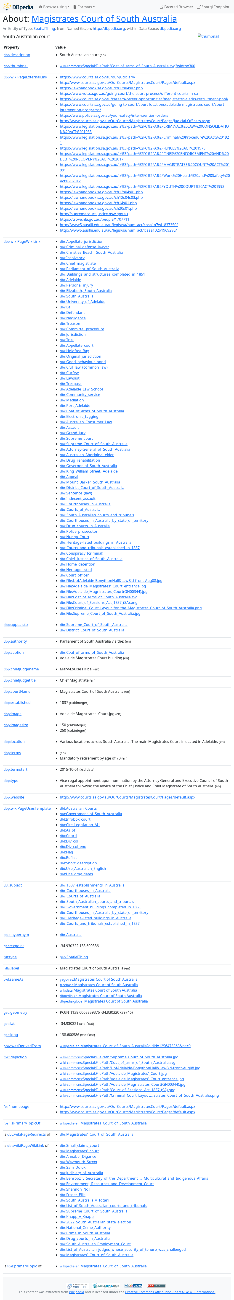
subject (13, 885)
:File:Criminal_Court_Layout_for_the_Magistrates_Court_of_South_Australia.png (131, 607)
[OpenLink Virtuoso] (77, 1285)
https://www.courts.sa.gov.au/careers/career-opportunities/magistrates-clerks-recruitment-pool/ (144, 98)
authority (15, 641)
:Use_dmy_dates (76, 873)
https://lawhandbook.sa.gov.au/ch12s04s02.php (101, 87)
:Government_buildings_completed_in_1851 (100, 907)
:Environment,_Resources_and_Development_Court (107, 1183)
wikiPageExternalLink (25, 77)
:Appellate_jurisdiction (82, 241)
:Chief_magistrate (78, 263)
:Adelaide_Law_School (81, 389)
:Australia (71, 934)
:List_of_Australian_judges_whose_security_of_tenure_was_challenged (123, 1249)
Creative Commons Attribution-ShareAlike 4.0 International (170, 1292)
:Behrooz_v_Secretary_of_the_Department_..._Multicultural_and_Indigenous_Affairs (134, 1178)
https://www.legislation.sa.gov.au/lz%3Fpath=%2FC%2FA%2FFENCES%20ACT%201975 (132, 148)
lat (9, 1023)
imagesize (16, 724)
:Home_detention (77, 564)
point (14, 945)
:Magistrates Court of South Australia (99, 979)
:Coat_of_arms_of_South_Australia (92, 411)
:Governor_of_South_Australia (88, 465)
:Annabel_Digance (78, 1156)
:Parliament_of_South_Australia (89, 268)
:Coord (68, 835)
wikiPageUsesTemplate (27, 808)
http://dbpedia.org (109, 28)
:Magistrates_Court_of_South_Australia (103, 1123)
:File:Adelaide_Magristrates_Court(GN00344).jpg (104, 591)
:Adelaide (70, 279)
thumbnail (16, 65)
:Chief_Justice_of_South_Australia (91, 558)
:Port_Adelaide (75, 405)
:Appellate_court (76, 345)
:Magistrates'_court (79, 1150)
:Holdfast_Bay (74, 350)
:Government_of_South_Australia (91, 813)
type (11, 780)
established (17, 702)
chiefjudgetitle (20, 680)
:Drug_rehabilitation (80, 460)
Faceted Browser (178, 6)
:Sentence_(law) (76, 493)
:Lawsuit (70, 378)
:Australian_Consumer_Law (86, 421)
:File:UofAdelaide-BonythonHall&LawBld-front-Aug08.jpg (111, 580)
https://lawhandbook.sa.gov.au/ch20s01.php (98, 208)
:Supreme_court (76, 438)
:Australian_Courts (78, 808)
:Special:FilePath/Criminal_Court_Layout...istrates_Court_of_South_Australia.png (139, 1095)
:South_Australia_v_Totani (84, 1200)
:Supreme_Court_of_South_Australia (94, 443)
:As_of (67, 830)
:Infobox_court (75, 819)
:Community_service (80, 394)
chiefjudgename (21, 669)
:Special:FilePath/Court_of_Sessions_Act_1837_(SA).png (118, 1089)
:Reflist (68, 857)
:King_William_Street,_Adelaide (89, 471)
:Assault (69, 427)
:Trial (67, 339)
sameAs (13, 979)
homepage (16, 1106)
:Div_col (69, 841)
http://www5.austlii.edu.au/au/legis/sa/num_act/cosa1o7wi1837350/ (119, 224)
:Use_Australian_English (83, 868)
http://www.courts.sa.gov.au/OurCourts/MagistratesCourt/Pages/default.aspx (127, 82)
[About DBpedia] (18, 7)
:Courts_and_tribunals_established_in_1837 (100, 547)
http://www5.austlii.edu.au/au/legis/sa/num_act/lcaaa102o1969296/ (118, 230)
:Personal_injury (76, 285)
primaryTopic (22, 1266)
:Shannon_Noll (75, 1189)
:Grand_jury (72, 432)
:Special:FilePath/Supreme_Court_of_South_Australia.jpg (119, 1057)
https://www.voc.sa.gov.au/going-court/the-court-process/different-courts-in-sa (129, 93)
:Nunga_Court (74, 536)
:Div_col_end (73, 846)
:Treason (70, 323)
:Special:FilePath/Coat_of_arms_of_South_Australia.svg (118, 1062)
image (12, 713)
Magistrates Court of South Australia (104, 18)
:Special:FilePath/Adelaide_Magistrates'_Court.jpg (113, 1073)
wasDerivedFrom (22, 1045)
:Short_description (78, 863)
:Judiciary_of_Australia (81, 1172)
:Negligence (73, 317)
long (11, 1034)
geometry (15, 1012)
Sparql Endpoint (215, 6)
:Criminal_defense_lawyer (84, 246)
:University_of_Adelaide (82, 301)
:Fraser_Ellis (72, 1194)
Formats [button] (84, 6)
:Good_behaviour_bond (83, 361)
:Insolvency (72, 257)
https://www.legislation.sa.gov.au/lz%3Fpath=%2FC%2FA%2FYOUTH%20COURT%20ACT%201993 (142, 186)
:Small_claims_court (79, 1145)
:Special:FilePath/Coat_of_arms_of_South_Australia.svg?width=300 (127, 65)
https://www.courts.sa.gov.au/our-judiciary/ (97, 77)
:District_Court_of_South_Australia (92, 487)
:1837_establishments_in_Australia (92, 885)
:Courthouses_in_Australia (85, 504)
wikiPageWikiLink (22, 241)
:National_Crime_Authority (85, 1227)
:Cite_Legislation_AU (80, 824)
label (11, 968)
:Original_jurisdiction (80, 356)
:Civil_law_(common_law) (84, 367)
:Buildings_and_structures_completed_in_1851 (102, 274)
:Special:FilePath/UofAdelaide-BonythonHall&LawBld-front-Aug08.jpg (130, 1067)
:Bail (66, 307)
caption (14, 652)
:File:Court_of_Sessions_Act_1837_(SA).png (99, 602)
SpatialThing (44, 28)
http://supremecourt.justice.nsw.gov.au (94, 213)
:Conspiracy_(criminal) (81, 553)
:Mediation (72, 400)
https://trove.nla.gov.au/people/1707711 (94, 219)
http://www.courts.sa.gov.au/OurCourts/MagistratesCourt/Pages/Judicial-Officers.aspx (135, 120)
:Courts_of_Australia (80, 509)
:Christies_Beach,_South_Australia (91, 252)
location (14, 741)
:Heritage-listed (76, 569)
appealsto (16, 624)
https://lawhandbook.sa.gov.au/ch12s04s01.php (101, 191)
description (17, 54)
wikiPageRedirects (26, 1134)
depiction (15, 1057)
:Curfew (69, 372)
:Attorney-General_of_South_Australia (95, 449)
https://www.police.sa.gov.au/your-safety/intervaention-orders (114, 115)
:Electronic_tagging (79, 416)
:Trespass (71, 383)
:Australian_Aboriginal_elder (87, 454)
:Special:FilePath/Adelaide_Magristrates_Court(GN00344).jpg (123, 1084)
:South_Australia (76, 296)
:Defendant (72, 312)
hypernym (16, 934)
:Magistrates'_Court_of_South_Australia (96, 1134)
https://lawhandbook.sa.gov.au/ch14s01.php (98, 202)
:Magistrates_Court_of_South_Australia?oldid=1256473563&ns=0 (125, 1045)
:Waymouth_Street (78, 1161)
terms (12, 752)
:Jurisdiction (73, 334)
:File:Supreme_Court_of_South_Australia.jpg (100, 613)
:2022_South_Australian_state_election (95, 1222)
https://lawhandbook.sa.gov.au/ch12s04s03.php (101, 197)
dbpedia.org (170, 28)
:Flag (66, 852)
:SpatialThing (74, 956)
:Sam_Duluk (73, 1167)
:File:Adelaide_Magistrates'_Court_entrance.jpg (103, 586)
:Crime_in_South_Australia (85, 1232)
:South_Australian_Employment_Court (95, 1243)
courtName (17, 691)
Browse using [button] (54, 6)
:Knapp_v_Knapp (77, 1216)
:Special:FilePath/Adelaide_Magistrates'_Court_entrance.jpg (122, 1078)
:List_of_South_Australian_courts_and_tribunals (103, 1205)
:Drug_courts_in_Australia (85, 525)
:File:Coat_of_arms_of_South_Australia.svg (99, 597)
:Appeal (69, 476)
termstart (15, 769)
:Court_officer (74, 575)
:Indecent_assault (78, 498)
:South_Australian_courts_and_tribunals (97, 514)
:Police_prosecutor (79, 531)
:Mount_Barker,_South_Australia (90, 482)
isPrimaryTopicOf (22, 1123)
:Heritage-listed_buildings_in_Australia (95, 542)
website (14, 797)
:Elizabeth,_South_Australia (86, 290)
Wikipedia (76, 1292)
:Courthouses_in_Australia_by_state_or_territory (104, 520)
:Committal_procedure (82, 328)
